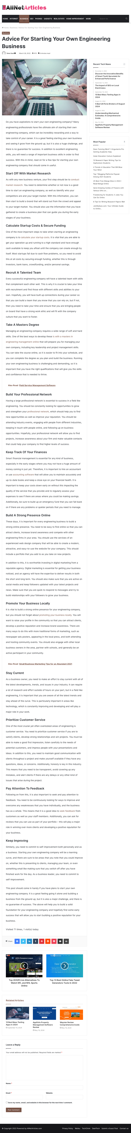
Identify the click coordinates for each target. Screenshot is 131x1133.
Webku (77, 1128)
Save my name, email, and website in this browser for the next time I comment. (40, 1103)
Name (9, 1083)
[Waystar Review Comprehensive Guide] (71, 1013)
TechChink (86, 1128)
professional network (38, 411)
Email (9, 1093)
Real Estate (59, 19)
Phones (38, 19)
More (88, 19)
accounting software (23, 474)
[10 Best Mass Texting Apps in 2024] (17, 1013)
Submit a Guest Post (110, 1128)
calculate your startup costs (35, 237)
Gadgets (48, 19)
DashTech (96, 1128)
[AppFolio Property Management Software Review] (44, 1013)
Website (49, 1093)
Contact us (124, 1128)
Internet (14, 19)
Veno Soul (10, 53)
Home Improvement (75, 19)
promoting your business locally (55, 615)
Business (24, 19)
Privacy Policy (67, 1128)
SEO (31, 19)
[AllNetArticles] (24, 7)
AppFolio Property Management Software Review (43, 1024)
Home (5, 19)
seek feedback (67, 811)
